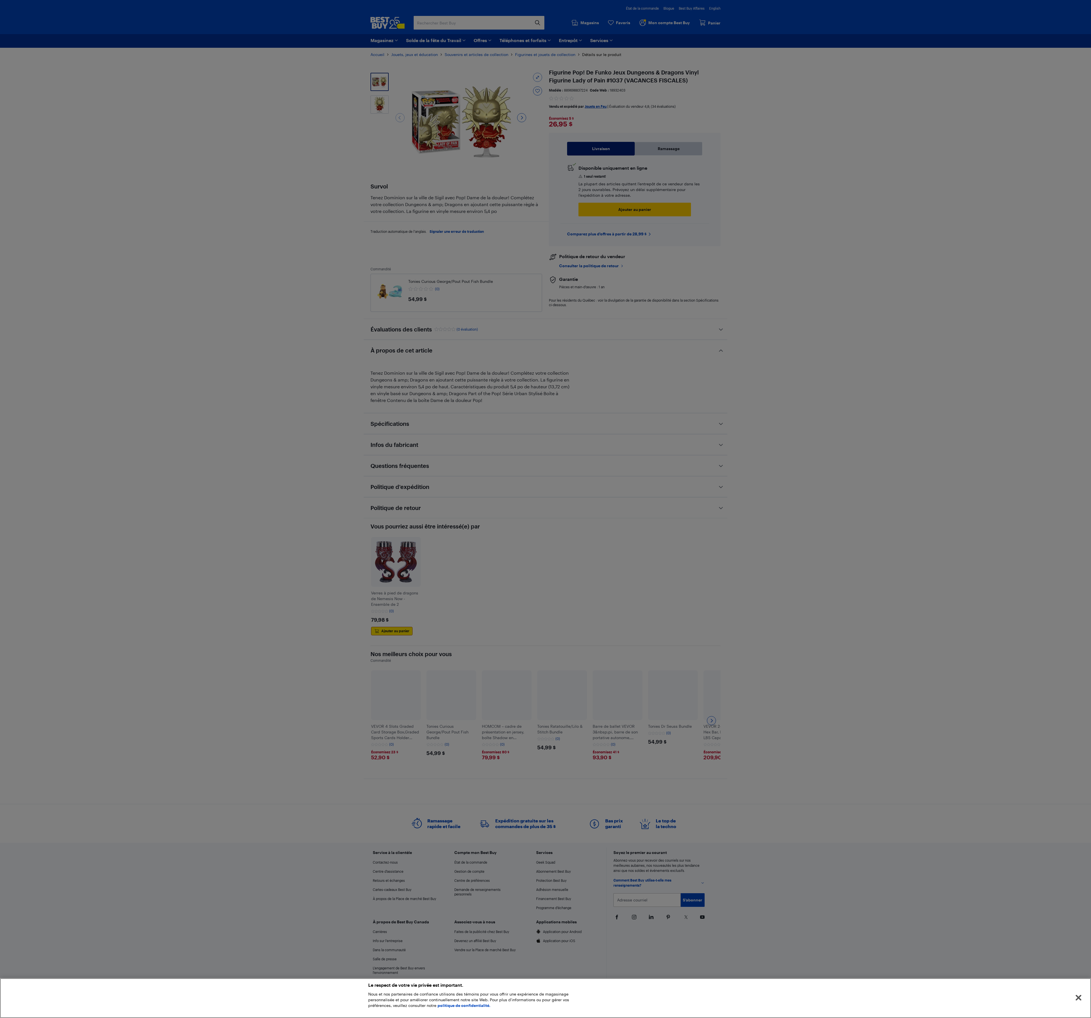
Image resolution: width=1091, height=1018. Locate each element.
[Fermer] (1078, 998)
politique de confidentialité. (464, 1005)
